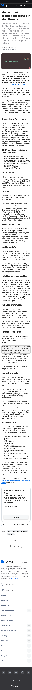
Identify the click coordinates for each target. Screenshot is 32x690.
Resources (4, 641)
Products (4, 651)
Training (4, 636)
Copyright (6, 678)
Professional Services (8, 631)
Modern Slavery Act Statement (16, 680)
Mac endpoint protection (16, 84)
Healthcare (5, 606)
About (3, 661)
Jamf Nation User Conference (17, 531)
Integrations (5, 656)
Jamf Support (5, 626)
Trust (26, 678)
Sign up (16, 517)
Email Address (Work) (11, 507)
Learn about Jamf (16, 578)
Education (4, 601)
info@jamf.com (9, 590)
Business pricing (6, 616)
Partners (4, 646)
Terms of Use (19, 678)
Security (10, 534)
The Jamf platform (7, 611)
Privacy (12, 678)
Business (4, 596)
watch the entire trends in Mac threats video (15, 482)
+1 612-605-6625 (10, 584)
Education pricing (7, 621)
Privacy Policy (5, 525)
